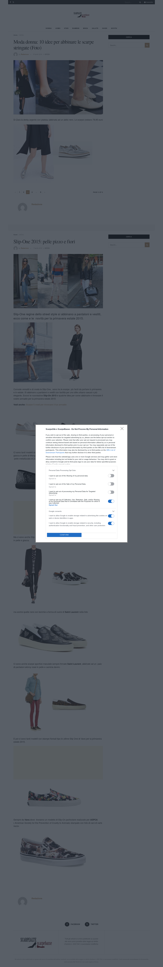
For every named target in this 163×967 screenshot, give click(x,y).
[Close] (123, 429)
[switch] (111, 475)
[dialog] (81, 483)
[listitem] (81, 470)
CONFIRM (64, 535)
